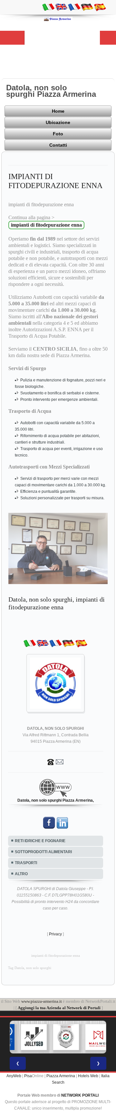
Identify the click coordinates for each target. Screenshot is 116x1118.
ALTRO (21, 874)
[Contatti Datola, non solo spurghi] (55, 761)
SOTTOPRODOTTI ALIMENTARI (43, 852)
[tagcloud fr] (74, 7)
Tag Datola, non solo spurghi (29, 968)
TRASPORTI (26, 863)
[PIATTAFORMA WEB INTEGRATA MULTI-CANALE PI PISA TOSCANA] (59, 1037)
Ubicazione (58, 122)
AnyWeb (13, 1076)
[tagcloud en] (61, 7)
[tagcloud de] (87, 7)
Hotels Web (88, 1076)
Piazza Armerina (60, 1076)
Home (58, 111)
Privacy (55, 934)
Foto (58, 133)
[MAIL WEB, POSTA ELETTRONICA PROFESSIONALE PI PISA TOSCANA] (91, 1037)
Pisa (28, 1076)
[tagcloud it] (48, 7)
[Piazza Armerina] (58, 19)
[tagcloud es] (99, 7)
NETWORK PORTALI (80, 1095)
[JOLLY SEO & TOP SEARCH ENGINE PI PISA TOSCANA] (27, 1037)
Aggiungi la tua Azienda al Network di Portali (59, 1007)
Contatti (58, 145)
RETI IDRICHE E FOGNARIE (40, 841)
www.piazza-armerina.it (41, 1001)
